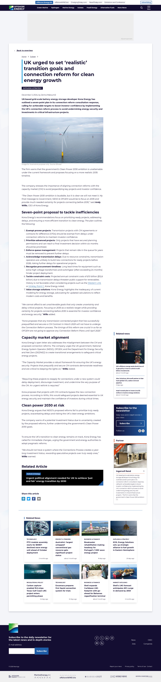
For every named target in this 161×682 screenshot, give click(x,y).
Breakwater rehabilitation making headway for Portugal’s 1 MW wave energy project (94, 547)
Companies (148, 644)
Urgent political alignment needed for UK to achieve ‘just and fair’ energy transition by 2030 (59, 479)
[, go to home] (17, 8)
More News (122, 8)
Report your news (116, 666)
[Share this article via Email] (39, 498)
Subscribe (125, 423)
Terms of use (141, 666)
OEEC (150, 640)
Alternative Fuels (107, 8)
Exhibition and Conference (115, 2)
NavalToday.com (95, 2)
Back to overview (24, 51)
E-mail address (15, 645)
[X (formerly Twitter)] (102, 638)
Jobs (133, 644)
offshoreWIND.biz (61, 2)
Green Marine (42, 8)
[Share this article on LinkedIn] (23, 498)
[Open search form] (141, 8)
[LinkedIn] (139, 430)
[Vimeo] (112, 638)
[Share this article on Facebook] (33, 498)
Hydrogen (55, 8)
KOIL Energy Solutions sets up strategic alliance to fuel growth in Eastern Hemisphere (123, 546)
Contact (149, 666)
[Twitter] (143, 430)
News (133, 640)
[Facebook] (97, 638)
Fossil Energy (92, 8)
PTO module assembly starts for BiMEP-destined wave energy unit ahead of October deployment (37, 547)
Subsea (80, 8)
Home (24, 57)
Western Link (94, 283)
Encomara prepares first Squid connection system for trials (66, 588)
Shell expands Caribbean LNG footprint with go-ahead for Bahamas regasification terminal (94, 591)
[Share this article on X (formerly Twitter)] (28, 498)
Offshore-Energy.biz (44, 2)
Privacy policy (129, 666)
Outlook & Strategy (32, 88)
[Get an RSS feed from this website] (102, 643)
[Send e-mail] (97, 643)
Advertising (146, 2)
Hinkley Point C (36, 286)
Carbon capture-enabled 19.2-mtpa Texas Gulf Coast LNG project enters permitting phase (36, 591)
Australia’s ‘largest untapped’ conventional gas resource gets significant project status (64, 548)
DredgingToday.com (79, 2)
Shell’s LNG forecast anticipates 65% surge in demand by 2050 (123, 588)
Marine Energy (68, 8)
